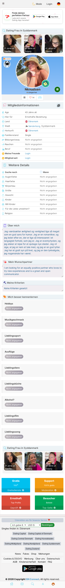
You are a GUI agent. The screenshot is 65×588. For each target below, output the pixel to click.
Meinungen (44, 553)
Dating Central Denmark (22, 538)
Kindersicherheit (27, 561)
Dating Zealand (32, 548)
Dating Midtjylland (13, 543)
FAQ (50, 561)
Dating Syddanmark (51, 543)
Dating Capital (19, 533)
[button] (3, 3)
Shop (33, 553)
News (18, 553)
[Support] (53, 584)
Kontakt (42, 561)
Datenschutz (53, 558)
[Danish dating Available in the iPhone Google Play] (32, 566)
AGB (15, 561)
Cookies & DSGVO (12, 558)
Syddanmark (48, 126)
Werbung (28, 558)
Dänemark (33, 121)
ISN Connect (32, 579)
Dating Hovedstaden (44, 538)
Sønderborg (34, 126)
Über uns (40, 558)
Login (49, 4)
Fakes (26, 553)
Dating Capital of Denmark (40, 533)
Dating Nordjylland (32, 543)
